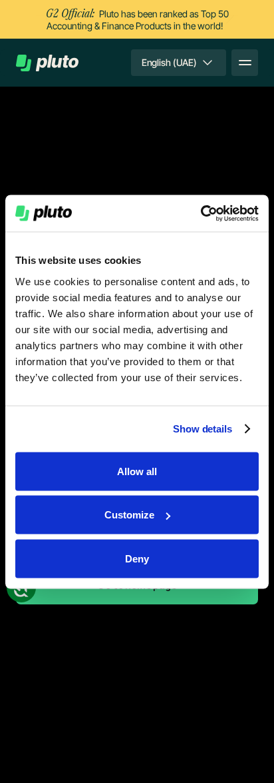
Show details (202, 428)
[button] (178, 62)
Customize (129, 514)
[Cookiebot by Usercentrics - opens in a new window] (200, 213)
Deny (137, 558)
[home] (47, 63)
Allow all (137, 470)
